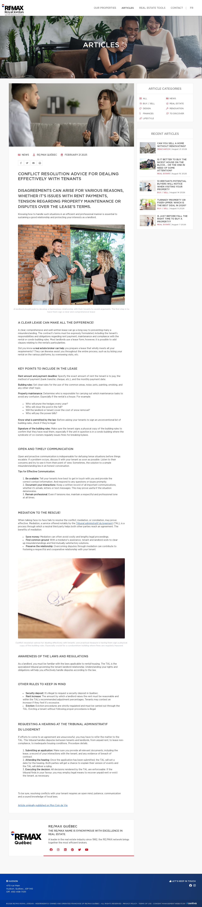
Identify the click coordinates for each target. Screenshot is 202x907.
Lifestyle (148, 119)
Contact (177, 8)
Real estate (176, 104)
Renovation (176, 109)
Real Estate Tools (152, 8)
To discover (176, 114)
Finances (148, 114)
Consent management (164, 903)
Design (146, 109)
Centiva (192, 903)
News (25, 155)
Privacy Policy (130, 903)
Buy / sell (148, 104)
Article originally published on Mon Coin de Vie (43, 805)
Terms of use (145, 903)
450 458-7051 (18, 892)
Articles (128, 8)
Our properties (105, 8)
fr (191, 8)
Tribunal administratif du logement (94, 523)
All (144, 99)
